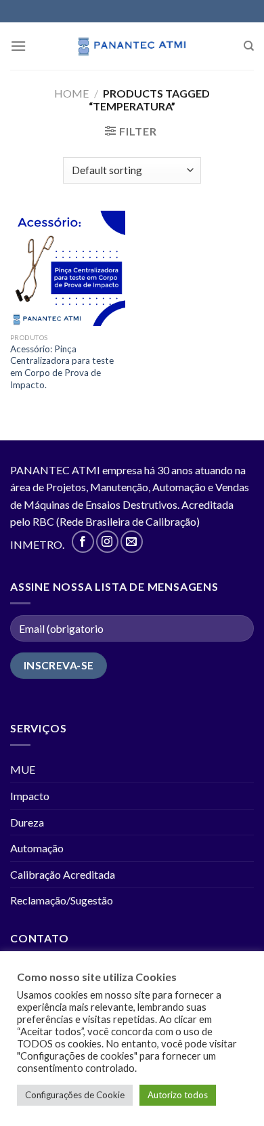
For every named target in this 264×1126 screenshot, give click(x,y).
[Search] (249, 46)
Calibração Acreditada (62, 874)
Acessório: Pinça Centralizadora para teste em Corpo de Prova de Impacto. (62, 366)
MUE (22, 769)
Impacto (29, 795)
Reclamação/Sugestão (61, 900)
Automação (37, 847)
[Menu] (18, 45)
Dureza (27, 822)
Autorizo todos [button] (178, 1094)
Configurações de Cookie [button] (75, 1094)
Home (71, 93)
